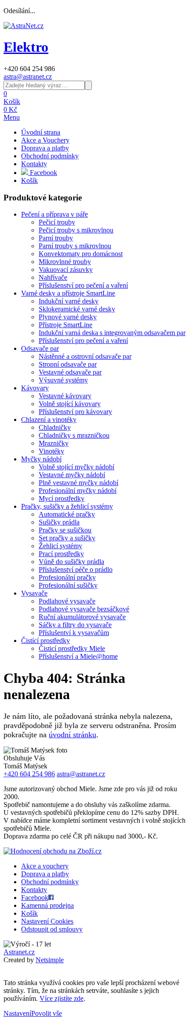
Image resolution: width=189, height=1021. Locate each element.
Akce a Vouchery (45, 140)
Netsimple (50, 960)
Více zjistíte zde (62, 998)
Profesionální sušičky (68, 585)
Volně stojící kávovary (70, 403)
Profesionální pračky (67, 577)
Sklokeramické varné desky (77, 309)
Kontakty (34, 164)
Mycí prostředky (61, 498)
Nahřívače (53, 277)
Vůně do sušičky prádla (71, 561)
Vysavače (34, 593)
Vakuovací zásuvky (66, 269)
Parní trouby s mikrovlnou (75, 246)
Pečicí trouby (57, 222)
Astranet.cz (19, 952)
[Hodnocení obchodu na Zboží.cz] (53, 851)
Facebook (42, 172)
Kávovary (35, 388)
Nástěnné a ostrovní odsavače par (85, 356)
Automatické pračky (67, 514)
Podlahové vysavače (67, 601)
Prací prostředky (61, 553)
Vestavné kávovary (65, 396)
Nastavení (17, 1013)
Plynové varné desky (68, 317)
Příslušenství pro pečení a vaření (83, 285)
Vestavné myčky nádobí (72, 474)
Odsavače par (40, 348)
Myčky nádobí (41, 459)
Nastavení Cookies (47, 921)
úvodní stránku (72, 734)
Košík (29, 180)
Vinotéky (51, 451)
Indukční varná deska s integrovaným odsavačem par (112, 332)
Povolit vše (46, 1013)
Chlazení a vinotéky (48, 419)
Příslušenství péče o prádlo (76, 569)
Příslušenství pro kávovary (75, 411)
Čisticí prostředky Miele (72, 648)
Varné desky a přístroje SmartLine (68, 293)
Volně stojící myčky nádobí (76, 467)
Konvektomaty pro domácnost (81, 253)
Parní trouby (56, 238)
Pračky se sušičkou (65, 530)
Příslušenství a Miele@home (78, 656)
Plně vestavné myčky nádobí (78, 482)
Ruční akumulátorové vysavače (82, 617)
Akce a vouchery (45, 866)
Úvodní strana (40, 132)
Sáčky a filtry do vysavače (75, 624)
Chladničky (55, 427)
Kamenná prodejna (47, 905)
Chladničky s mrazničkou (74, 435)
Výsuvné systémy (63, 380)
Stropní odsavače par (68, 364)
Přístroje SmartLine (65, 324)
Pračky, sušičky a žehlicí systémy (67, 506)
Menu (12, 117)
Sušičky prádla (59, 522)
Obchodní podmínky (50, 156)
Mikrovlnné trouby (65, 261)
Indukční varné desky (68, 301)
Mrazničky (54, 443)
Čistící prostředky (45, 640)
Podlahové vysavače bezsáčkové (84, 609)
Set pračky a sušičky (67, 538)
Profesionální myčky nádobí (77, 490)
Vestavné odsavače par (70, 372)
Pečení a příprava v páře (54, 214)
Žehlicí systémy (60, 546)
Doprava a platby (45, 148)
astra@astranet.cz (28, 76)
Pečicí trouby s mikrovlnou (76, 230)
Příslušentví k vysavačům (74, 632)
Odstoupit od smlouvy (52, 929)
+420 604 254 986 (29, 774)
